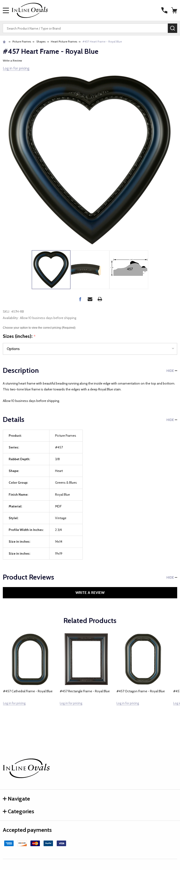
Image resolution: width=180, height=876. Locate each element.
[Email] (90, 299)
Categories (21, 811)
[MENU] (6, 10)
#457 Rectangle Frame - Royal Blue (85, 691)
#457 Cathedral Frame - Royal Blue (27, 691)
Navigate (19, 798)
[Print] (100, 299)
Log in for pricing (16, 68)
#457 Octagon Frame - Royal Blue (140, 691)
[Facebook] (80, 299)
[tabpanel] (29, 679)
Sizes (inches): (19, 336)
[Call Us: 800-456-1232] (164, 10)
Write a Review (12, 60)
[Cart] (174, 10)
